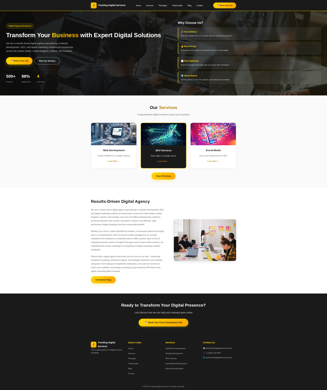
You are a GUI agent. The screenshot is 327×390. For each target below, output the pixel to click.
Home (138, 5)
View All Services (163, 176)
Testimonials (177, 5)
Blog (189, 5)
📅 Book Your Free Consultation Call (163, 322)
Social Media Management (176, 363)
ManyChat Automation (174, 368)
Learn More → (114, 161)
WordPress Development (176, 348)
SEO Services (171, 358)
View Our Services (47, 61)
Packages (163, 5)
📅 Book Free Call (224, 5)
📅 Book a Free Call (19, 61)
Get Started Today (103, 280)
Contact (199, 5)
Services (150, 5)
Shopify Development (174, 353)
